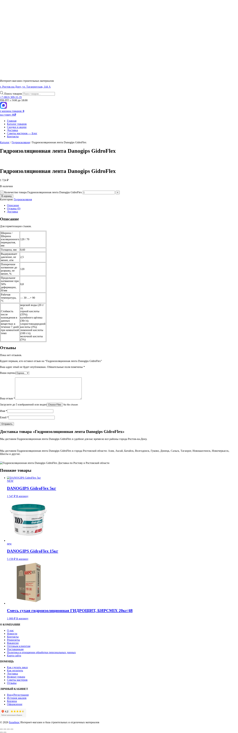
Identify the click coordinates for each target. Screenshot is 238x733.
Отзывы (12, 683)
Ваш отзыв (7, 398)
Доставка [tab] (12, 211)
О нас (10, 630)
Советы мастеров (17, 679)
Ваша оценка (8, 372)
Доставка (12, 130)
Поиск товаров (13, 93)
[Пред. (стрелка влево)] (1, 732)
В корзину (6, 196)
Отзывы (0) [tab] (13, 208)
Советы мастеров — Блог (22, 133)
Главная (11, 120)
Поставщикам (15, 649)
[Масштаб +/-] (1, 729)
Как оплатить (15, 670)
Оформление (14, 704)
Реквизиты (13, 639)
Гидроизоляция (21, 142)
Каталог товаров (17, 123)
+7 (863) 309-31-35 (11, 97)
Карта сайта (14, 655)
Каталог (5, 142)
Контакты (13, 136)
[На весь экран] (4, 729)
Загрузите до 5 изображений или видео (23, 404)
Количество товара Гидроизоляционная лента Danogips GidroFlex (43, 192)
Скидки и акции (16, 127)
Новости (12, 633)
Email (4, 417)
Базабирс (14, 722)
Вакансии (13, 643)
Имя (3, 410)
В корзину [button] (22, 496)
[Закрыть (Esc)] (11, 729)
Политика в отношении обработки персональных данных (41, 652)
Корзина (12, 701)
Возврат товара (16, 676)
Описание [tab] (13, 205)
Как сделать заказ (17, 667)
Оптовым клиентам (18, 646)
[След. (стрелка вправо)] (4, 732)
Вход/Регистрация (18, 694)
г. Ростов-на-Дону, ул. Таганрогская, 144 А (25, 86)
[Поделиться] (8, 729)
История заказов (16, 697)
